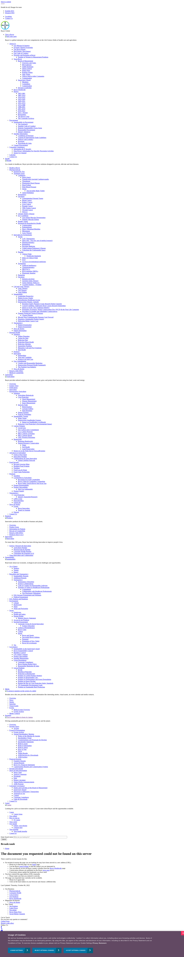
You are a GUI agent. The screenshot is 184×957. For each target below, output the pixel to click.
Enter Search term (7, 837)
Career (7, 803)
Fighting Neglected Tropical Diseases (30, 313)
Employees (17, 612)
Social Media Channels (17, 914)
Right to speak (23, 744)
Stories (11, 702)
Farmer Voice (13, 386)
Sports (20, 633)
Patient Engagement (24, 327)
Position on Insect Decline (26, 681)
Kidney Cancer (27, 202)
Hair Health (22, 350)
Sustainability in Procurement (23, 122)
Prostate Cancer (27, 206)
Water (24, 445)
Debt (15, 778)
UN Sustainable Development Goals (30, 685)
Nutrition (17, 468)
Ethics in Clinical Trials (30, 258)
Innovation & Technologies (23, 235)
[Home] (5, 29)
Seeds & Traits (23, 405)
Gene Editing (22, 292)
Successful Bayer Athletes (31, 637)
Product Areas (14, 527)
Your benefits (13, 829)
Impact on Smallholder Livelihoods (34, 422)
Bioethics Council (20, 653)
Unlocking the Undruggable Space (33, 250)
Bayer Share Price (15, 912)
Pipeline (20, 252)
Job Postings (13, 906)
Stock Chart (18, 772)
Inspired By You (19, 172)
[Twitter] (2, 929)
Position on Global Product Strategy (30, 675)
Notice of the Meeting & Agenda (29, 736)
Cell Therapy (22, 290)
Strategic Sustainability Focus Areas (30, 128)
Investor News (14, 726)
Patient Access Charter (25, 298)
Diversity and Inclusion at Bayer (24, 55)
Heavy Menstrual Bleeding (31, 229)
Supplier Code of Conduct (27, 126)
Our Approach (23, 124)
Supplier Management (21, 658)
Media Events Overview (22, 710)
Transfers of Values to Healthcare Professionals (33, 587)
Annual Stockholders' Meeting (24, 734)
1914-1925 (21, 97)
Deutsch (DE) (9, 13)
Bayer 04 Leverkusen (29, 643)
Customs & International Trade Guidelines (32, 137)
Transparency (18, 323)
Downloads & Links (25, 143)
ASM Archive (22, 757)
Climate (16, 603)
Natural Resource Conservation (28, 443)
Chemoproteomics (28, 267)
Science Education (28, 626)
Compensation (27, 78)
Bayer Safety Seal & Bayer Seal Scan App (32, 483)
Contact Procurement (21, 145)
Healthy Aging (23, 221)
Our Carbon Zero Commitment (28, 430)
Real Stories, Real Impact (22, 51)
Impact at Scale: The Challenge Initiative (35, 308)
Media (7, 689)
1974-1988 (21, 105)
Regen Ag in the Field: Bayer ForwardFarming (29, 451)
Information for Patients (17, 529)
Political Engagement (21, 597)
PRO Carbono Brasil (25, 435)
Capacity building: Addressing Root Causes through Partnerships (44, 306)
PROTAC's (26, 269)
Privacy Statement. (100, 943)
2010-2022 (21, 111)
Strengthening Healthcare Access (29, 300)
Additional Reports (20, 578)
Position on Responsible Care (28, 677)
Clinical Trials (27, 254)
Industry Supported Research (27, 497)
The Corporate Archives (26, 118)
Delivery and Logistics (25, 139)
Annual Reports (19, 763)
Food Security (14, 462)
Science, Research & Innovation (20, 546)
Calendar (12, 155)
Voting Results (23, 753)
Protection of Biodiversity (26, 674)
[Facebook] (1, 927)
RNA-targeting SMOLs (30, 271)
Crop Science (13, 895)
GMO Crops (18, 499)
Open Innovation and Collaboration (21, 555)
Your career (13, 822)
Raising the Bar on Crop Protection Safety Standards (35, 683)
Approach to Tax (19, 793)
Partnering (21, 275)
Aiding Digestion (23, 336)
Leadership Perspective (25, 296)
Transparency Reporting (26, 582)
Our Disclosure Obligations (31, 593)
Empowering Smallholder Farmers (29, 420)
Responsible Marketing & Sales (28, 666)
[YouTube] (2, 931)
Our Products (13, 897)
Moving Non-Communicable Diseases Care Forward (35, 317)
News (11, 700)
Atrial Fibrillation (28, 193)
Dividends (17, 776)
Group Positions (19, 668)
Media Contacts (14, 713)
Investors (8, 715)
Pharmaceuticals (14, 170)
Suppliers (17, 476)
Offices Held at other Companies (33, 76)
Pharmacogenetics (28, 242)
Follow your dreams (20, 826)
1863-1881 (21, 93)
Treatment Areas (19, 173)
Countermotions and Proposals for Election (32, 740)
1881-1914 (21, 95)
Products (16, 352)
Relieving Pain (23, 340)
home (34, 864)
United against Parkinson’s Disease (34, 248)
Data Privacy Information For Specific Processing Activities (34, 151)
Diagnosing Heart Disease (31, 183)
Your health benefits (20, 831)
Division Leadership (25, 88)
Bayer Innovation (24, 508)
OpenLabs (17, 502)
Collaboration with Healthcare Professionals (37, 591)
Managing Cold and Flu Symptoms (30, 348)
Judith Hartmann (27, 67)
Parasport (25, 639)
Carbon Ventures (19, 426)
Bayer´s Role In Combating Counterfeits (31, 481)
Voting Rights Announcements (24, 782)
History (16, 91)
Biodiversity (18, 439)
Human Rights (18, 616)
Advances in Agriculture (17, 453)
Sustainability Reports (21, 576)
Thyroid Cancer (27, 210)
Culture (20, 631)
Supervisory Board (24, 80)
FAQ (24, 260)
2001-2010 (21, 109)
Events (16, 506)
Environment (13, 601)
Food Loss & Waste (20, 470)
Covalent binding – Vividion (31, 285)
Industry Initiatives (24, 132)
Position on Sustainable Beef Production (31, 687)
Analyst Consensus (20, 774)
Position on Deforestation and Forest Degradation (34, 679)
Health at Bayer (14, 168)
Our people (13, 824)
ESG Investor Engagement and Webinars (27, 595)
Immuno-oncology (28, 279)
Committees (26, 84)
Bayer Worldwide (20, 90)
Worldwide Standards (33, 256)
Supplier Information (21, 134)
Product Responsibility (21, 485)
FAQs (20, 751)
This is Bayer (9, 34)
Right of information (25, 746)
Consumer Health (15, 893)
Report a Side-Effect (16, 533)
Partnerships (22, 355)
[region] (92, 944)
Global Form (5, 921)
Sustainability (18, 294)
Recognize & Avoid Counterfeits (29, 479)
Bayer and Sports (28, 635)
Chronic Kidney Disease (26, 214)
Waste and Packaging (21, 608)
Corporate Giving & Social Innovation (31, 624)
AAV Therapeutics (28, 239)
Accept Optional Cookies (76, 950)
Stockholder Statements (26, 742)
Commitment (26, 589)
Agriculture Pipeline (20, 548)
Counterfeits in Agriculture (23, 478)
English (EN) (9, 11)
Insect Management (28, 403)
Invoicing (21, 141)
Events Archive (19, 711)
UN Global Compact (21, 654)
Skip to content (6, 2)
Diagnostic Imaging (28, 273)
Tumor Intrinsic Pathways (30, 283)
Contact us (13, 833)
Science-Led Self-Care (25, 359)
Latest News (13, 908)
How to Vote (22, 749)
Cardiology (21, 175)
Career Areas (18, 814)
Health (7, 159)
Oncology (21, 196)
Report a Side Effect (16, 371)
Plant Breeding (27, 411)
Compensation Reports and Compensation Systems (31, 767)
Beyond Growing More (21, 464)
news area (46, 870)
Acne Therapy (27, 233)
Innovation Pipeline (20, 456)
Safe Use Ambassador (25, 489)
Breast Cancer (27, 200)
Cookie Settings (16, 950)
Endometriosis (27, 227)
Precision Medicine (28, 246)
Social (11, 610)
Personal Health (14, 332)
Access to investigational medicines (34, 262)
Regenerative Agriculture (17, 391)
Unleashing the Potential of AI (24, 553)
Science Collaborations (25, 584)
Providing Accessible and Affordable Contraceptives (39, 311)
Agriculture (9, 375)
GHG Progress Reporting (26, 437)
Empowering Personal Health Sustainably (32, 365)
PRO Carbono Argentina (26, 433)
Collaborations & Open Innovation (25, 458)
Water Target (22, 418)
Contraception (27, 225)
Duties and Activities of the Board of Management (30, 788)
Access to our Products (21, 620)
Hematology (22, 194)
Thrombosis (26, 181)
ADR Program (19, 784)
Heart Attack (26, 177)
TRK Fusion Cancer (29, 208)
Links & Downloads (20, 799)
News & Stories (19, 329)
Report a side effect (7, 923)
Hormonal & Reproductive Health (29, 223)
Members (25, 82)
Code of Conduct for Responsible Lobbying (32, 585)
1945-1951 (21, 101)
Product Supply (19, 491)
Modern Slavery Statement (27, 618)
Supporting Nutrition (25, 346)
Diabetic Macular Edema (30, 219)
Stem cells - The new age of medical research (37, 240)
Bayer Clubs (22, 630)
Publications (13, 388)
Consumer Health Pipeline (22, 551)
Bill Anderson (27, 65)
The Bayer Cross (23, 116)
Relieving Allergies (24, 344)
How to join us (14, 818)
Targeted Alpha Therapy (30, 281)
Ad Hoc (16, 728)
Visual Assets (13, 706)
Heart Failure (26, 185)
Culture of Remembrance (26, 628)
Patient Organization (25, 325)
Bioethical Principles (25, 672)
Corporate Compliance (17, 147)
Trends (20, 237)
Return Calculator (20, 780)
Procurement (13, 120)
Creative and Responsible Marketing (30, 363)
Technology (22, 263)
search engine (24, 866)
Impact (16, 572)
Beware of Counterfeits (17, 531)
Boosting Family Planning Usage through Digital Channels (42, 304)
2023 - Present (23, 113)
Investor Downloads (16, 768)
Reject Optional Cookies (44, 950)
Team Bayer (18, 59)
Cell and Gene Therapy (21, 286)
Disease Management (29, 401)
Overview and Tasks (29, 63)
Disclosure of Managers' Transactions (26, 791)
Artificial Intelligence (29, 265)
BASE (20, 670)
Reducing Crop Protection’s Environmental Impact (35, 424)
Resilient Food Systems (21, 466)
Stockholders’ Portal (24, 738)
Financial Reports (15, 759)
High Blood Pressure (29, 187)
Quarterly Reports (20, 761)
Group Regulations (20, 660)
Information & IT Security (22, 149)
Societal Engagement (21, 622)
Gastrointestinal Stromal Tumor (32, 198)
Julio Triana (26, 74)
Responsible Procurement (26, 130)
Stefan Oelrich (27, 68)
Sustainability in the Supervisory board (27, 649)
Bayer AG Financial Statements (24, 765)
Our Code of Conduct (21, 53)
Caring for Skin (23, 338)
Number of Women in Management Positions (33, 57)
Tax (15, 645)
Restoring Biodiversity (25, 441)
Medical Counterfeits (16, 373)
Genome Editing (27, 409)
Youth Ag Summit (24, 510)
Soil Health (26, 447)
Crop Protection (23, 397)
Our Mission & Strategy (22, 46)
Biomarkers (26, 244)
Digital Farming (23, 412)
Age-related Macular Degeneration (33, 217)
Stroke (24, 189)
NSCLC (25, 212)
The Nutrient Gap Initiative (27, 367)
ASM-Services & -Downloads (28, 755)
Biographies (22, 114)
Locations (8, 16)
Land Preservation (28, 449)
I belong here (18, 827)
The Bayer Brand (19, 49)
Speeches (12, 704)
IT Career (17, 820)
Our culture (13, 816)
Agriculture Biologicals (26, 395)
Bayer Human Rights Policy (27, 664)
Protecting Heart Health (26, 342)
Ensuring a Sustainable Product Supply (31, 319)
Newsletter (13, 910)
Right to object (23, 747)
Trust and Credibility (25, 357)
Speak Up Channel (20, 153)
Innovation (17, 353)
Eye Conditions (23, 216)
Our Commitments (20, 361)
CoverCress (22, 428)
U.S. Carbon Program (25, 432)
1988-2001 (21, 107)
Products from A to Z (16, 535)
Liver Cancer (26, 204)
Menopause (26, 231)
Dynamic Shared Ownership (23, 47)
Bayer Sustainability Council (23, 651)
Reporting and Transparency (18, 574)
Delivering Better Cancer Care (28, 321)
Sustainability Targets (21, 416)
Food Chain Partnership (22, 472)
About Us (12, 44)
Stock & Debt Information (18, 770)
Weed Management (28, 399)
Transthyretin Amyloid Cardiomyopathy (35, 179)
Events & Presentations (17, 730)
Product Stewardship (21, 487)
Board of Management (25, 61)
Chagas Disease (27, 315)
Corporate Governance (17, 786)
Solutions (17, 334)
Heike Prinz (26, 70)
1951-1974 (21, 103)
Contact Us (9, 18)
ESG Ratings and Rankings (18, 599)
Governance (13, 647)
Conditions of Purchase (26, 136)
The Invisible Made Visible (35, 191)
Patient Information (20, 330)
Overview (12, 384)
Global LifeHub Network (26, 460)
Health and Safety (20, 614)
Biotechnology (27, 407)
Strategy (16, 568)
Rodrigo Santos (27, 72)
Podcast (16, 512)
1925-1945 (21, 99)
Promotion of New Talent (30, 641)
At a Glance (13, 566)
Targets (16, 570)
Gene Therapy (23, 288)
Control (16, 795)
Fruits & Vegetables (24, 414)
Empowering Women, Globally (28, 302)
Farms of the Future (20, 455)
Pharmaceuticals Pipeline (22, 549)
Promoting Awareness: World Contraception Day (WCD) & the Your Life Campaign (50, 309)
